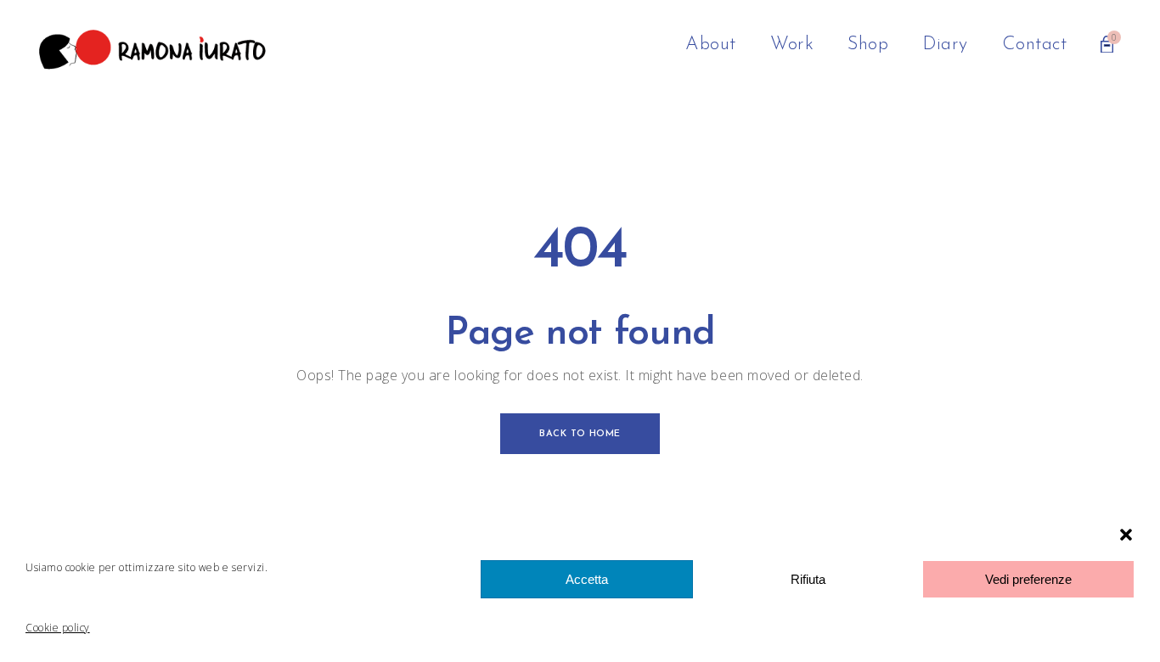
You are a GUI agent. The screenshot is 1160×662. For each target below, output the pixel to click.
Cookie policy (57, 627)
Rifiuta (808, 579)
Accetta (587, 579)
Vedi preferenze (1028, 579)
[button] (1126, 534)
